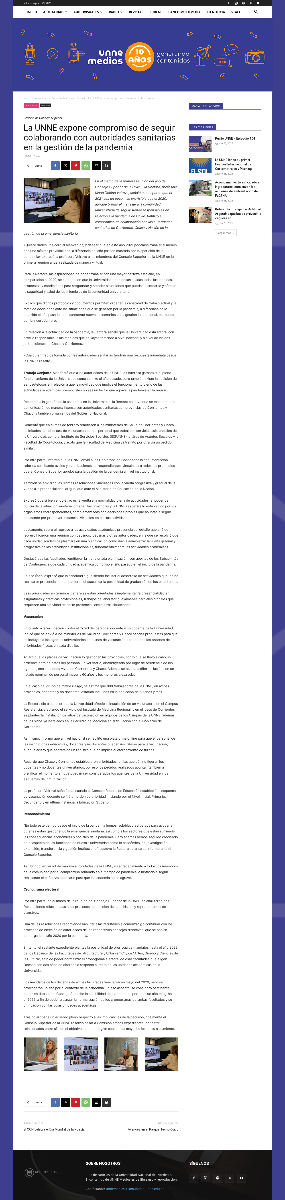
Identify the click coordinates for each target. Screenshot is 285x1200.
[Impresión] (106, 165)
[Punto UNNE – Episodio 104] (200, 144)
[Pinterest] (75, 165)
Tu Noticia (216, 12)
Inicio (27, 98)
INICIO (32, 12)
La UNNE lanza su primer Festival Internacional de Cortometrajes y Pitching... (234, 164)
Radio (114, 12)
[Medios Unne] (142, 55)
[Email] (96, 165)
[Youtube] (258, 3)
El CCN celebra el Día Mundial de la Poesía (54, 1129)
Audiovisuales (86, 12)
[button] (256, 12)
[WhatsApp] (85, 165)
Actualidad (53, 12)
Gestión (45, 105)
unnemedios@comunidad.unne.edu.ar (135, 1189)
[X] (250, 3)
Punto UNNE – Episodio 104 (235, 138)
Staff (236, 12)
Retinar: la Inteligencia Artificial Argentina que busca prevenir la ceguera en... (238, 213)
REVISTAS (136, 12)
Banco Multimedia (184, 12)
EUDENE (156, 12)
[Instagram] (236, 3)
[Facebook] (228, 3)
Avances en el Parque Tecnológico (153, 1129)
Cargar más (223, 233)
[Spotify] (243, 3)
